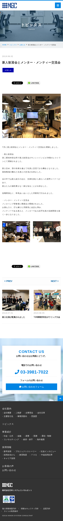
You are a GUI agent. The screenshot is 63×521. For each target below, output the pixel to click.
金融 (19, 436)
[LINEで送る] (33, 82)
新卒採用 (7, 451)
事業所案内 (22, 416)
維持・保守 (28, 439)
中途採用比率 (46, 455)
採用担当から (9, 455)
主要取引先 (8, 416)
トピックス (13, 45)
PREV (9, 281)
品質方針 (46, 509)
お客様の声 (8, 466)
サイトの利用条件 (11, 511)
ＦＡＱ (34, 455)
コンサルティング (11, 439)
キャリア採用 (9, 458)
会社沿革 (41, 413)
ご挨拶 (18, 413)
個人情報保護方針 (9, 509)
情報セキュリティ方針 (30, 509)
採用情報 (6, 447)
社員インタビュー (48, 451)
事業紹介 (6, 432)
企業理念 (29, 413)
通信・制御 (46, 436)
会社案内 (6, 408)
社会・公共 (8, 436)
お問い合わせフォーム (32, 387)
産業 (27, 436)
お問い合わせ (9, 470)
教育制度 (23, 455)
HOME (4, 45)
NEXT (54, 281)
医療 (35, 436)
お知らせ (22, 45)
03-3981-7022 (33, 372)
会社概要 (7, 413)
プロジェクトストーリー (26, 451)
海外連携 (41, 439)
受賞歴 (34, 416)
